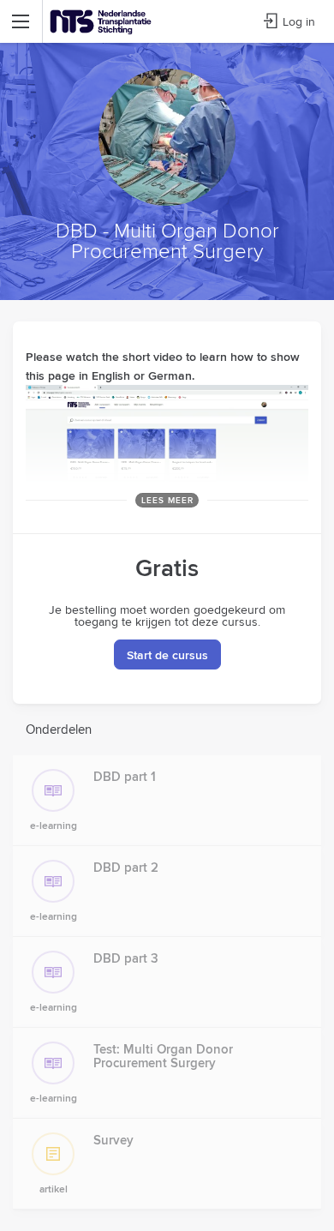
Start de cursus (167, 655)
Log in (299, 21)
